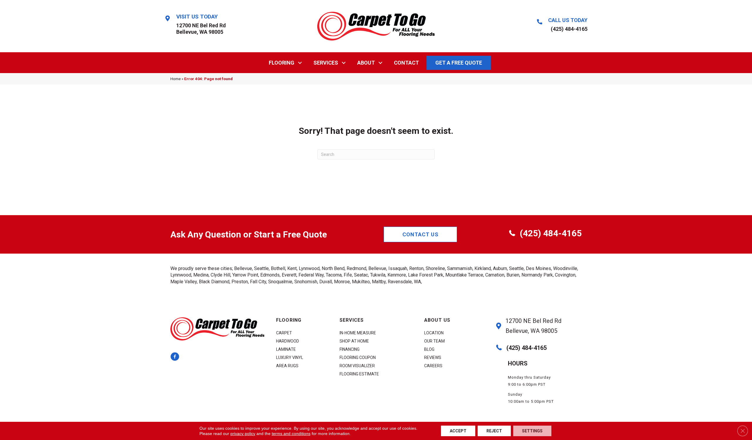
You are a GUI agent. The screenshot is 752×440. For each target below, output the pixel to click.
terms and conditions (291, 433)
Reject (494, 431)
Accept (458, 431)
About (366, 63)
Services (325, 63)
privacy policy (242, 433)
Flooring (281, 63)
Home (175, 78)
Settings (532, 431)
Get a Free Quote (458, 63)
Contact (406, 63)
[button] (300, 62)
